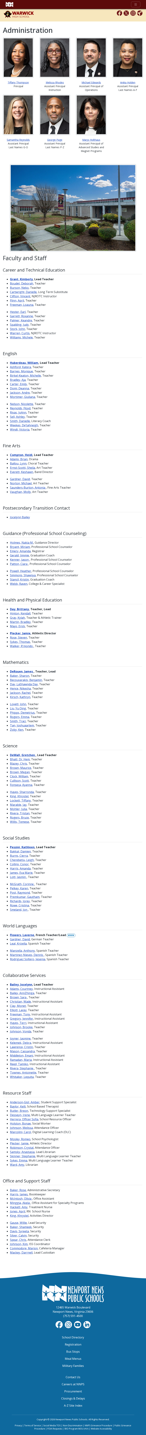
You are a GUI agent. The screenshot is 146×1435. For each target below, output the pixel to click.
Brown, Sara (18, 997)
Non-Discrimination (72, 1425)
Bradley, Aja (18, 380)
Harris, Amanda (20, 868)
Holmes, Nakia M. (21, 543)
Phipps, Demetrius (22, 713)
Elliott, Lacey (18, 1010)
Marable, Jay (18, 805)
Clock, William (19, 776)
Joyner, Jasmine (20, 1038)
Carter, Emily (18, 384)
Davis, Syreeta (19, 1231)
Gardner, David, (20, 479)
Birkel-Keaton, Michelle (25, 376)
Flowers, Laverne (22, 935)
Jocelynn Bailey (20, 517)
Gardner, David (20, 939)
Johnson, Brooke (21, 1027)
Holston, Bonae (20, 1123)
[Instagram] (133, 13)
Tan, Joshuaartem (22, 725)
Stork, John (17, 329)
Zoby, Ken (16, 730)
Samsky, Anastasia (22, 1152)
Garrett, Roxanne (21, 316)
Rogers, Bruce (19, 817)
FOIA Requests (54, 1428)
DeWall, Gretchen (23, 755)
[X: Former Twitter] (126, 13)
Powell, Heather (20, 571)
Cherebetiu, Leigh (22, 860)
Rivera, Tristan (20, 813)
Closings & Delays (73, 1398)
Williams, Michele (21, 337)
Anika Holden (127, 82)
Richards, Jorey (20, 901)
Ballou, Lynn (18, 463)
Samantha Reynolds (18, 139)
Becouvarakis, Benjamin (26, 680)
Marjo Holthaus (91, 139)
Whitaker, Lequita (22, 1077)
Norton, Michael (21, 483)
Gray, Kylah (17, 618)
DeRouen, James (22, 671)
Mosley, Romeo (20, 1139)
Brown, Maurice (20, 768)
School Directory (73, 1337)
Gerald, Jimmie (19, 555)
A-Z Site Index (73, 1405)
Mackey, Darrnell (21, 1252)
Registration (73, 1344)
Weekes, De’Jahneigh (24, 425)
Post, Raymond (20, 893)
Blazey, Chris (18, 764)
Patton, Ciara (19, 564)
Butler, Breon (19, 1111)
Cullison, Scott (19, 781)
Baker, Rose (18, 1190)
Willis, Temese (19, 822)
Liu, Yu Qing (18, 708)
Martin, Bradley (20, 622)
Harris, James (19, 1194)
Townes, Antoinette (23, 1073)
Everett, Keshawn (21, 472)
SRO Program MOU (76, 1428)
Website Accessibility (101, 1428)
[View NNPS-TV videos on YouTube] (78, 1324)
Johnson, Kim (19, 1244)
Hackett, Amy (18, 1207)
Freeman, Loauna (21, 305)
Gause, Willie (18, 1223)
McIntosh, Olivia (21, 1199)
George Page (54, 139)
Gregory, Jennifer (21, 1019)
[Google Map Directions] (139, 13)
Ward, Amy (17, 1165)
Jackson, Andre (20, 393)
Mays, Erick (17, 626)
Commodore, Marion (24, 1248)
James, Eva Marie (21, 873)
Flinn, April (17, 300)
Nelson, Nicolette (21, 404)
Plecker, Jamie (19, 1143)
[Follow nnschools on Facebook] (59, 1324)
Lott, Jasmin (18, 877)
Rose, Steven (18, 637)
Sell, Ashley (17, 417)
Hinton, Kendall (20, 613)
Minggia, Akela (20, 1203)
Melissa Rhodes (55, 82)
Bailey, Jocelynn (21, 984)
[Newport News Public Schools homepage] (10, 4)
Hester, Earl (18, 312)
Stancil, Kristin (19, 579)
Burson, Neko (19, 288)
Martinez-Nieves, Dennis (27, 955)
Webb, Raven (18, 584)
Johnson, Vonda (20, 1031)
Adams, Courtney (21, 989)
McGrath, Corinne (22, 884)
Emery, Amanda (20, 551)
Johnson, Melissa (21, 1128)
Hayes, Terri (18, 1023)
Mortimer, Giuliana (22, 397)
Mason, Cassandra (22, 1051)
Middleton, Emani (21, 1055)
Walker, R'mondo (21, 646)
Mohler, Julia (18, 809)
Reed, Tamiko (19, 1064)
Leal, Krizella (18, 943)
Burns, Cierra (19, 856)
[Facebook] (119, 13)
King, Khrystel (19, 796)
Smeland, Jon (19, 910)
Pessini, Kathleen (22, 847)
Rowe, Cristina (19, 905)
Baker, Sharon (19, 676)
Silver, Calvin (18, 1235)
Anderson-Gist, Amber (25, 1102)
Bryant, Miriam (20, 547)
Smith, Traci (18, 721)
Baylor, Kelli (18, 1106)
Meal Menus (73, 1359)
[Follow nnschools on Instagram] (69, 1324)
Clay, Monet (18, 1006)
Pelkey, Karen (19, 888)
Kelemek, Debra (20, 1043)
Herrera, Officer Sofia (24, 1119)
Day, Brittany (19, 609)
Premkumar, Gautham (25, 897)
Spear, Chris (18, 1240)
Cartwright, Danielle (23, 292)
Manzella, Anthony (22, 951)
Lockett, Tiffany (20, 800)
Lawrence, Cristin (21, 1047)
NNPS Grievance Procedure (98, 1425)
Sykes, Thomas (20, 642)
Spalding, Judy (19, 325)
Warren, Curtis (20, 333)
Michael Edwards (91, 82)
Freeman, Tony (20, 1014)
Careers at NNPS (73, 1384)
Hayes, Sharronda (22, 792)
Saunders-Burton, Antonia (28, 488)
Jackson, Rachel (20, 693)
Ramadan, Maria (21, 1060)
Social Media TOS (52, 1425)
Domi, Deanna (19, 388)
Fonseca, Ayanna (21, 785)
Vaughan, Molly (20, 492)
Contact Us (73, 1377)
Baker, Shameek (21, 1227)
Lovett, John (18, 704)
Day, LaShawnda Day (24, 684)
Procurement (73, 1391)
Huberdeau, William (24, 363)
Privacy (18, 1425)
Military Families (73, 1366)
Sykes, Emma (18, 1160)
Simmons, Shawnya (23, 575)
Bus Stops (73, 1352)
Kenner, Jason (19, 560)
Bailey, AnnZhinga (22, 993)
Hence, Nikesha (20, 688)
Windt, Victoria (19, 429)
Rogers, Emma (19, 717)
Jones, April (17, 1211)
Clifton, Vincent (20, 296)
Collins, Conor (19, 864)
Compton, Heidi (21, 455)
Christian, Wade (20, 1002)
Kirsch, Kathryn (20, 697)
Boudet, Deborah (21, 283)
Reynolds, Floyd (20, 408)
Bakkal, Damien (20, 851)
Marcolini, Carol (20, 1132)
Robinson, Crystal (21, 1148)
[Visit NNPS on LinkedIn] (86, 1324)
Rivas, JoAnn (18, 412)
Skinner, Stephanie (22, 1156)
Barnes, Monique (21, 371)
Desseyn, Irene (20, 1115)
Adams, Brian (19, 459)
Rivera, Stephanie (22, 1068)
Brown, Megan (20, 772)
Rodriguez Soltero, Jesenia (27, 959)
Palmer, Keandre (21, 320)
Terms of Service (32, 1425)
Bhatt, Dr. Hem (20, 759)
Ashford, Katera (20, 367)
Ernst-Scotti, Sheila (22, 468)
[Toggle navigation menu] (135, 4)
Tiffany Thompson (18, 82)
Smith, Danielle (20, 421)
